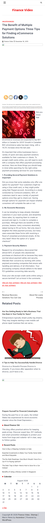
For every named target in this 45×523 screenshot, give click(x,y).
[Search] (41, 2)
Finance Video (22, 10)
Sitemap (34, 515)
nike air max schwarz (29, 283)
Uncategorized (8, 21)
